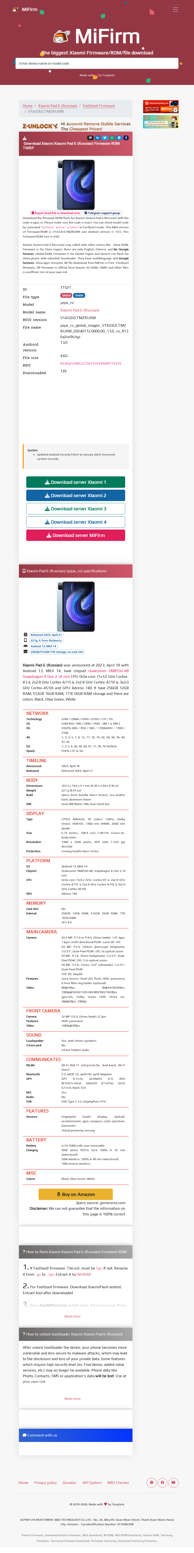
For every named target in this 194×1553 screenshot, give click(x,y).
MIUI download (92, 1535)
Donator (69, 1482)
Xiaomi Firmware (32, 1535)
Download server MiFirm (78, 535)
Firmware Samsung (103, 1540)
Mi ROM (108, 1535)
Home (28, 105)
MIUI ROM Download (128, 1535)
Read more (73, 1316)
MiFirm (29, 9)
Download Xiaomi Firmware (63, 1535)
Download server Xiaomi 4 (78, 522)
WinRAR (84, 1274)
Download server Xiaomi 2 (78, 495)
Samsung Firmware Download (70, 1540)
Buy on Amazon (78, 1194)
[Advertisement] (76, 409)
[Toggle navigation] (175, 9)
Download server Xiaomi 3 (78, 508)
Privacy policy (45, 1482)
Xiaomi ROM (151, 1535)
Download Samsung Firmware (137, 1540)
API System (92, 1482)
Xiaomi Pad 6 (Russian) (57, 105)
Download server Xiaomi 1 (78, 482)
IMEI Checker (118, 1482)
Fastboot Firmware (99, 105)
